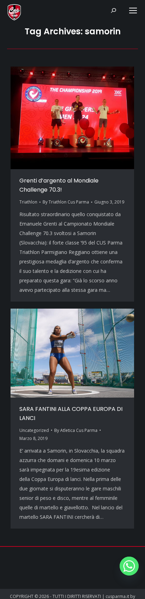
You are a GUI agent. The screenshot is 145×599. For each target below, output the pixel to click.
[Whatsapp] (129, 566)
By (66, 202)
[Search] (113, 10)
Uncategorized (34, 430)
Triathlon (28, 202)
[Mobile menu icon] (133, 10)
